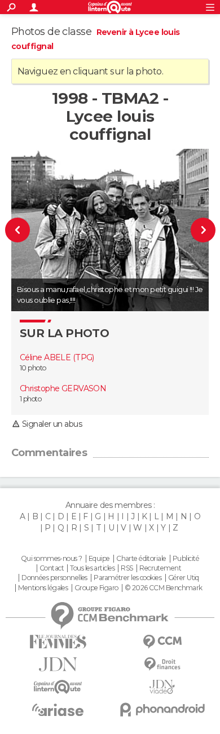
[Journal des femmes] (58, 642)
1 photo (30, 399)
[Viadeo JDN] (162, 687)
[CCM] (162, 642)
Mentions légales (43, 588)
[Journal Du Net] (58, 664)
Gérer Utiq (183, 578)
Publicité (186, 559)
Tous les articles (92, 568)
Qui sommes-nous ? (51, 559)
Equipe (99, 559)
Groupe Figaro (96, 588)
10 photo (33, 368)
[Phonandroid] (162, 709)
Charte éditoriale (141, 559)
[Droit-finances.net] (162, 664)
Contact (51, 568)
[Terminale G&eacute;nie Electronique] (197, 230)
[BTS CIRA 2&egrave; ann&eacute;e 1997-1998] (23, 230)
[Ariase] (58, 710)
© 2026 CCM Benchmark (164, 588)
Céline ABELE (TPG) (57, 357)
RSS (127, 568)
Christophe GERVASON (63, 388)
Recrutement (160, 568)
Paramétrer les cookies (127, 578)
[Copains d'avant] (58, 687)
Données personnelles (54, 578)
